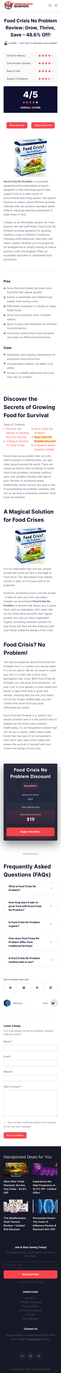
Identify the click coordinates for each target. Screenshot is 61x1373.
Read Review (17, 125)
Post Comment (15, 1135)
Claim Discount (43, 125)
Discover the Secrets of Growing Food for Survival (17, 433)
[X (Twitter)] (24, 988)
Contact (30, 1314)
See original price (30, 807)
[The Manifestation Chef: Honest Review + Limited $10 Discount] (16, 1206)
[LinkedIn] (50, 988)
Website (8, 1071)
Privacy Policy (30, 1306)
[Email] (39, 1356)
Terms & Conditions (30, 1310)
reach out (33, 1339)
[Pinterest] (37, 988)
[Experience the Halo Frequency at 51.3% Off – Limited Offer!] (45, 1169)
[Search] (50, 5)
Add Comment (12, 1086)
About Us (30, 1298)
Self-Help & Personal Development (38, 43)
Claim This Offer (30, 831)
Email (7, 1056)
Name (8, 1041)
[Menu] (56, 5)
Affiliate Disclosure (30, 1302)
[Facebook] (10, 988)
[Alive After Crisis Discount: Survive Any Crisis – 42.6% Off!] (16, 1169)
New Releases (30, 1318)
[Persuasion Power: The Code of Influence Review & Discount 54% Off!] (45, 1206)
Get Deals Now (30, 1274)
